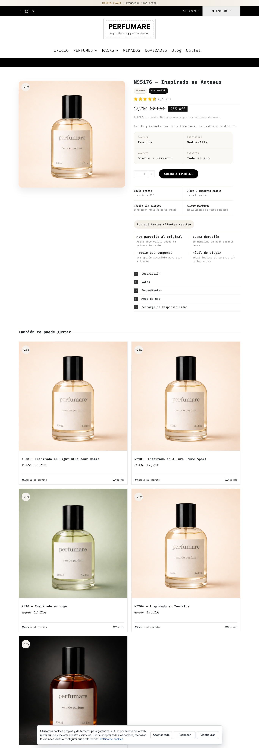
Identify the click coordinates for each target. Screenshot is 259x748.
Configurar (208, 734)
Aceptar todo (161, 734)
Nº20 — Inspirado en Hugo (44, 606)
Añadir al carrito (35, 479)
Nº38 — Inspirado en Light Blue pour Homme (60, 459)
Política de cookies (111, 739)
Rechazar (185, 734)
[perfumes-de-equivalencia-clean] (72, 135)
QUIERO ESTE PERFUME (178, 173)
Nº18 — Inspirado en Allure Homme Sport (170, 459)
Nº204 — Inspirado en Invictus (161, 606)
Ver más (120, 479)
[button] (187, 274)
